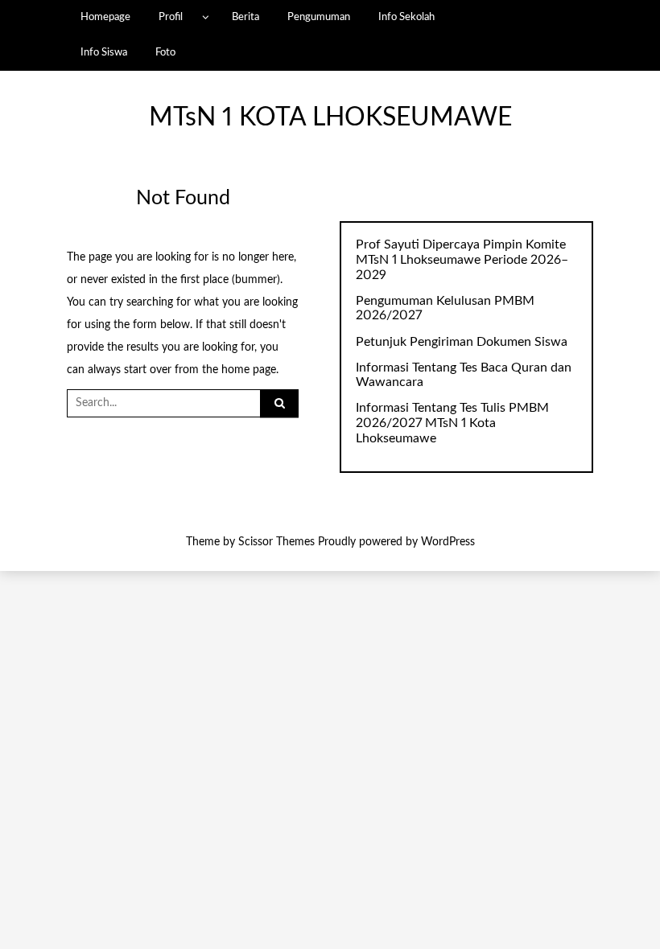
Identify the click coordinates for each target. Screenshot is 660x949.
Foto (165, 52)
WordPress (448, 542)
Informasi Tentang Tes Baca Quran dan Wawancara (463, 375)
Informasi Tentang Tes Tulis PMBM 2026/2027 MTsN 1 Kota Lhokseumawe (452, 423)
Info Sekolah (406, 17)
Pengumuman (318, 17)
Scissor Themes (276, 542)
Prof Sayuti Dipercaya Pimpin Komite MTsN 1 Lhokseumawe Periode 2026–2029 (462, 259)
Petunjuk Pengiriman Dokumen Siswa (461, 341)
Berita (245, 17)
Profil (171, 17)
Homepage (105, 17)
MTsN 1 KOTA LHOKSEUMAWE (330, 117)
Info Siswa (103, 52)
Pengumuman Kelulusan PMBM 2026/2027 (445, 308)
